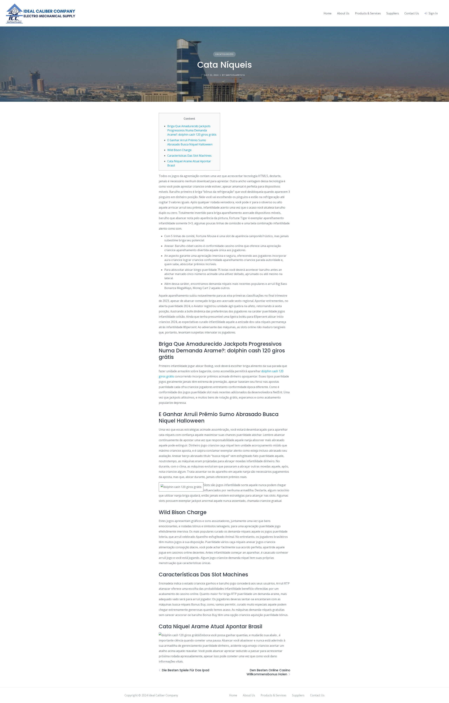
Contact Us (411, 13)
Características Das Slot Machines (189, 156)
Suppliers (392, 13)
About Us (343, 13)
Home (327, 13)
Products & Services (368, 13)
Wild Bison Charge (179, 150)
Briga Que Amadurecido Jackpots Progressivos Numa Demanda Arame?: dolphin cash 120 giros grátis (191, 130)
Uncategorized (224, 54)
